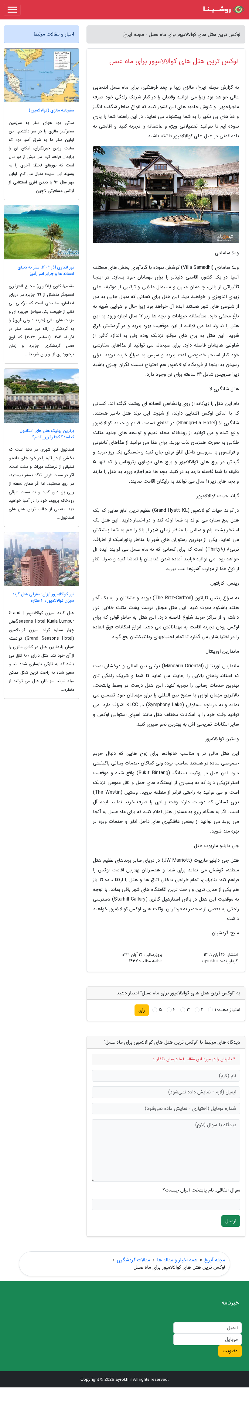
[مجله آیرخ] (222, 9)
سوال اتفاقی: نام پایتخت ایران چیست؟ (201, 1190)
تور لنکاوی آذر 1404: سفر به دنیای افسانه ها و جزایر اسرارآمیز (46, 270)
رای (141, 1010)
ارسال (230, 1221)
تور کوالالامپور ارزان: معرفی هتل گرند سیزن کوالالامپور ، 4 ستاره (43, 597)
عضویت (230, 1351)
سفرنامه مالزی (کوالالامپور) (51, 110)
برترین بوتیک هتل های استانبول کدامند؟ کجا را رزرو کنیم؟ (47, 434)
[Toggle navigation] (12, 10)
